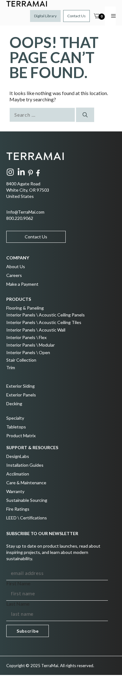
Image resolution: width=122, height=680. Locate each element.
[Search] (85, 115)
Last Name (17, 604)
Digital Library (45, 15)
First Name (18, 583)
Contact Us (76, 15)
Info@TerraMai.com (25, 212)
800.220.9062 (19, 218)
